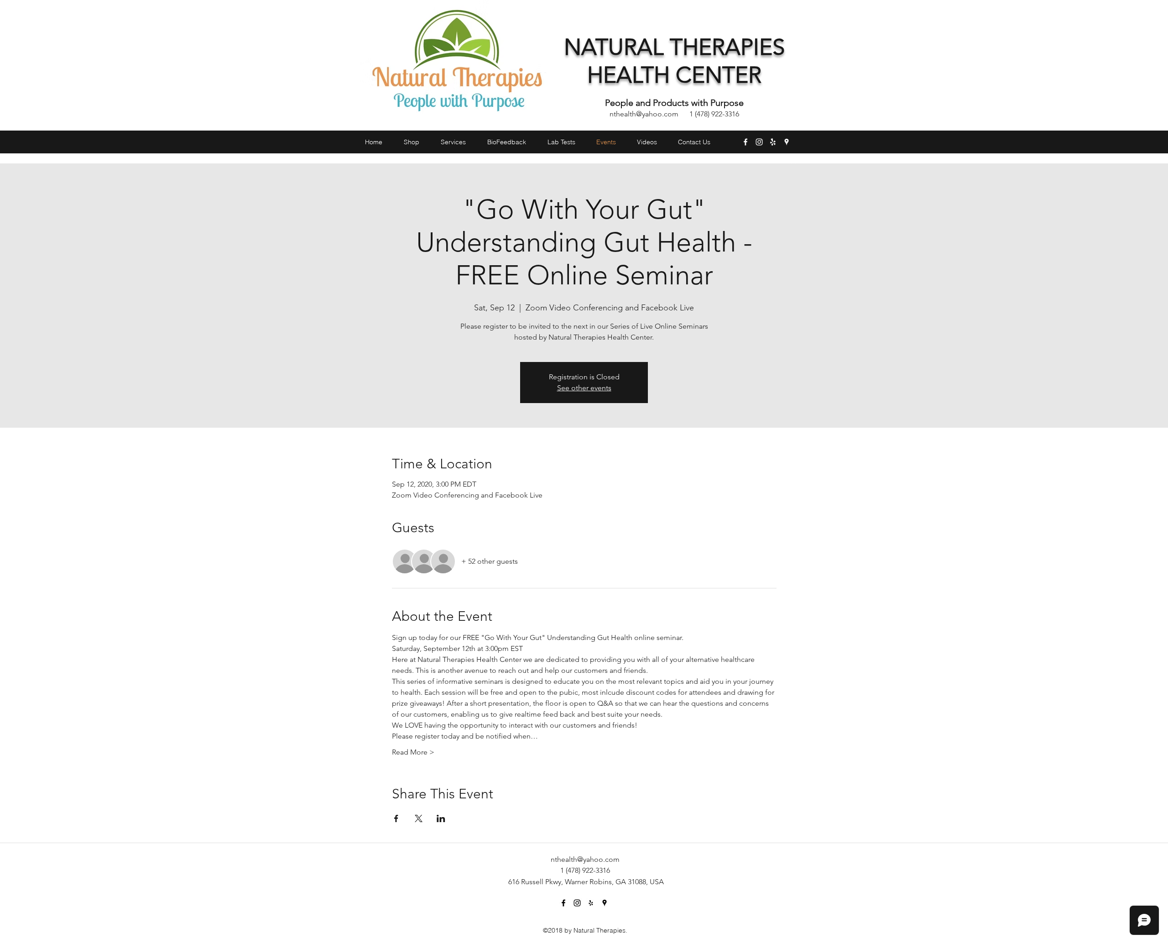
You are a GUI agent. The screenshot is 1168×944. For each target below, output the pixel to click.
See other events (584, 387)
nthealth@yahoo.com (644, 114)
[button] (792, 158)
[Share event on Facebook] (396, 818)
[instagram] (759, 142)
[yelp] (772, 142)
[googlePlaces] (786, 142)
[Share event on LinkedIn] (441, 818)
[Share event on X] (418, 818)
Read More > (413, 752)
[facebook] (745, 142)
